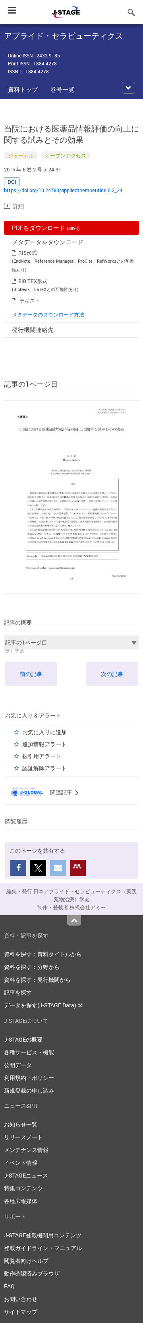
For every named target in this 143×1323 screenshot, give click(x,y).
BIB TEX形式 (32, 281)
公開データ (18, 1065)
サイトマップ (20, 1311)
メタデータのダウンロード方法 (48, 314)
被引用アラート (41, 756)
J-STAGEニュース (26, 1175)
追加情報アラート (44, 744)
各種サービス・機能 (29, 1052)
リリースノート (23, 1137)
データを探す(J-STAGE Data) (40, 1005)
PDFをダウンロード (46, 228)
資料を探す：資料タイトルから (43, 954)
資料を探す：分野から (32, 967)
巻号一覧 (62, 89)
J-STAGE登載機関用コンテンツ (42, 1235)
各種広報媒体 (20, 1201)
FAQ (9, 1286)
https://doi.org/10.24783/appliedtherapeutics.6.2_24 (63, 190)
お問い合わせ (20, 1299)
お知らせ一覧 (20, 1124)
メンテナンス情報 (26, 1150)
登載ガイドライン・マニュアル (43, 1248)
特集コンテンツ (23, 1188)
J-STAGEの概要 (23, 1039)
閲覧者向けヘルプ (26, 1260)
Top (74, 920)
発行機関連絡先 (33, 330)
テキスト (29, 300)
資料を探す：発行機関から (37, 979)
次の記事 (112, 674)
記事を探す (18, 992)
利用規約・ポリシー (29, 1077)
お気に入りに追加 (44, 732)
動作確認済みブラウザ (32, 1273)
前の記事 (31, 674)
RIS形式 (27, 252)
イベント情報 (20, 1162)
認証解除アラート (44, 768)
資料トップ (23, 89)
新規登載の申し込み (29, 1090)
